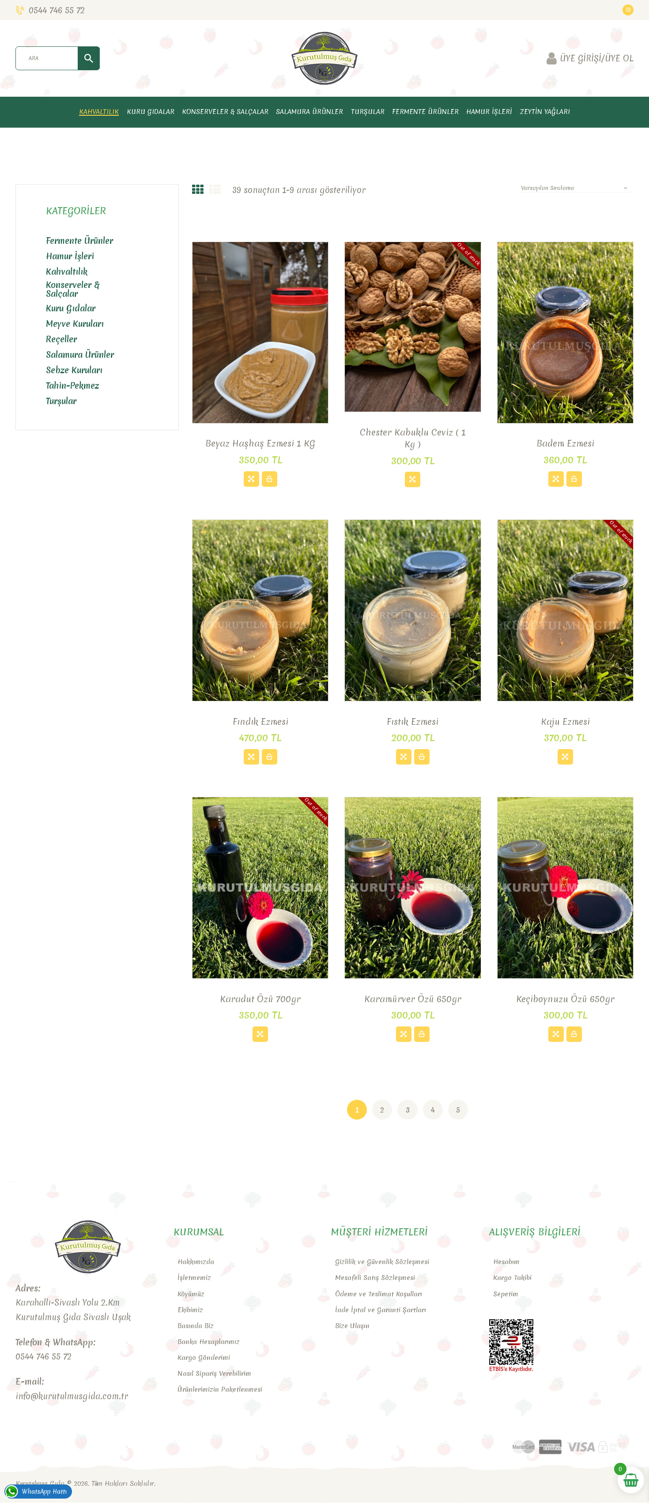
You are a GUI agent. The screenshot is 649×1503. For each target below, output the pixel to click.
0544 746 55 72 (43, 1356)
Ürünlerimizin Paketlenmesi (219, 1389)
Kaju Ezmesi (565, 721)
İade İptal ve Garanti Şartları (380, 1310)
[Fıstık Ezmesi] (403, 757)
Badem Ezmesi (565, 443)
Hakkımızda (195, 1261)
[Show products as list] (215, 190)
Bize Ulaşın (352, 1325)
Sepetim (505, 1294)
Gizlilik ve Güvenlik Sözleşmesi (382, 1261)
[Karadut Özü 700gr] (260, 1034)
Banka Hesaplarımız (208, 1341)
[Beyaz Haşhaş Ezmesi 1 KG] (251, 479)
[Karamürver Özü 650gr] (403, 1034)
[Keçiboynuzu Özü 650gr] (556, 1034)
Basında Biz (195, 1325)
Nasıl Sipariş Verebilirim (214, 1373)
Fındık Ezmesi (260, 721)
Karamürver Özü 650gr (412, 999)
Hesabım (506, 1261)
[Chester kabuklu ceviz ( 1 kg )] (412, 479)
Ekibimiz (190, 1310)
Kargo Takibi (512, 1277)
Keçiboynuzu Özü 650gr (565, 999)
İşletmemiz (194, 1277)
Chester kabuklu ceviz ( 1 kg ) (413, 438)
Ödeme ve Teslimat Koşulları (378, 1294)
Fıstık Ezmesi (412, 721)
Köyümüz (190, 1294)
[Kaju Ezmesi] (565, 757)
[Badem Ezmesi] (556, 479)
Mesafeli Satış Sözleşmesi (375, 1277)
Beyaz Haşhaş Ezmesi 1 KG (260, 443)
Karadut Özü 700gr (260, 999)
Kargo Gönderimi (203, 1357)
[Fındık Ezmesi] (251, 757)
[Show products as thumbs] (198, 190)
